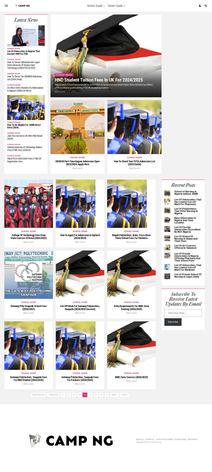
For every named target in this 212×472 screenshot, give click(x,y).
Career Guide (115, 5)
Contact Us (149, 439)
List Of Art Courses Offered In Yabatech (185, 246)
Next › (114, 395)
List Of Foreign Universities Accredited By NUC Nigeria (187, 229)
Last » (124, 395)
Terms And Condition (164, 439)
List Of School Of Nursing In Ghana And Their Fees (185, 238)
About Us (140, 439)
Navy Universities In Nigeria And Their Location (185, 220)
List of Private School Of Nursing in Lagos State (187, 275)
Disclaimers (193, 439)
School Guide (94, 5)
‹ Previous (53, 395)
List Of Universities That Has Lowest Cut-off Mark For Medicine (187, 267)
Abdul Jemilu (60, 92)
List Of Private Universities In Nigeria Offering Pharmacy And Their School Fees (187, 257)
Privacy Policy (180, 439)
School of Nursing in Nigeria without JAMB (186, 192)
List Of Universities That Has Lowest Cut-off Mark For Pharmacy (187, 202)
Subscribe (173, 322)
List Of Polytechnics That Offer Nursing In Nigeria (186, 211)
